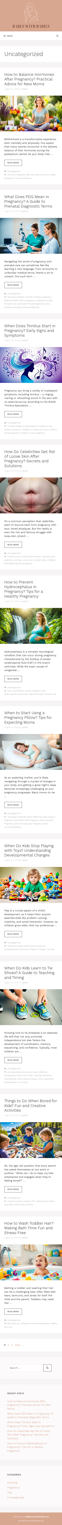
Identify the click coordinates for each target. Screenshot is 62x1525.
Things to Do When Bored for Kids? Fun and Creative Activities (30, 1106)
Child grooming (27, 1323)
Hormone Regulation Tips (18, 175)
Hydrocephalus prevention (16, 694)
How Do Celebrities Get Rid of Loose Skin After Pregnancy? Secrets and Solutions (29, 458)
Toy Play (50, 949)
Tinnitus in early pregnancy (33, 433)
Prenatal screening (12, 307)
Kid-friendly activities (23, 1204)
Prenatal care (51, 694)
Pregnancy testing (44, 300)
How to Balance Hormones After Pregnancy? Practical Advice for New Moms (29, 79)
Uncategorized (13, 171)
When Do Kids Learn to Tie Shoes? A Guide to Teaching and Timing (29, 973)
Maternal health (11, 300)
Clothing (12, 1482)
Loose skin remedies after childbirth (39, 560)
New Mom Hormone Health (43, 175)
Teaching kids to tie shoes (16, 1082)
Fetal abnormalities (16, 297)
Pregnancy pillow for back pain (18, 824)
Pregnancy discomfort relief (16, 820)
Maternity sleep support (44, 817)
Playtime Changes (38, 949)
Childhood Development (35, 946)
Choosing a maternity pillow (19, 817)
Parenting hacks (42, 1323)
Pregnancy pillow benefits (41, 820)
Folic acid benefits (15, 691)
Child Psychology (14, 946)
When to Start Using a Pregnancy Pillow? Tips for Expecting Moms (28, 718)
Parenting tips (10, 1079)
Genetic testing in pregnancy (38, 297)
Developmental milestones (16, 949)
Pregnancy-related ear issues (35, 430)
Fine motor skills (25, 1075)
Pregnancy (13, 1487)
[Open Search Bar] (57, 35)
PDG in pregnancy (27, 300)
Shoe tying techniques (27, 1079)
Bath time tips (13, 1323)
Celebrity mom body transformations (24, 556)
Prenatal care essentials (15, 304)
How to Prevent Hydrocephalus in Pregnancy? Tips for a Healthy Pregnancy (23, 589)
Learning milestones (43, 1075)
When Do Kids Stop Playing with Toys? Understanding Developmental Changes (29, 850)
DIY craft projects (40, 1201)
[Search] (47, 1368)
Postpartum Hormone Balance (18, 178)
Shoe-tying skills (46, 1079)
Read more (13, 163)
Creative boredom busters (19, 1201)
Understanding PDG (30, 307)
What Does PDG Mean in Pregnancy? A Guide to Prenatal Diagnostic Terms (28, 201)
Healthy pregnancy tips (35, 691)
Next (19, 1345)
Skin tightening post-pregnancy (18, 563)
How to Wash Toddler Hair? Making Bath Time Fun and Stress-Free (28, 1228)
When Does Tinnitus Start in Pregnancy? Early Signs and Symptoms (29, 331)
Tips (9, 1492)
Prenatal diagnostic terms (38, 304)
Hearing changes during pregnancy (22, 426)
